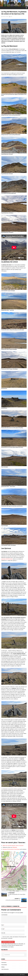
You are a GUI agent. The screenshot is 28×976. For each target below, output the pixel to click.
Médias (3, 967)
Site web (3, 933)
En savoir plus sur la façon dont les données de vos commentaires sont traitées (13, 945)
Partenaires (3, 962)
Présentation (4, 964)
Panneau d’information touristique (11, 849)
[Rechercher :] (14, 955)
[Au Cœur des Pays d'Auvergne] (14, 5)
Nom (2, 925)
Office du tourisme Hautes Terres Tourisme (13, 845)
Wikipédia (14, 847)
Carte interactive (5, 969)
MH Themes (22, 974)
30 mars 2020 (5, 16)
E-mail (2, 929)
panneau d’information (7, 559)
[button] (26, 8)
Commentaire (4, 914)
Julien (11, 16)
